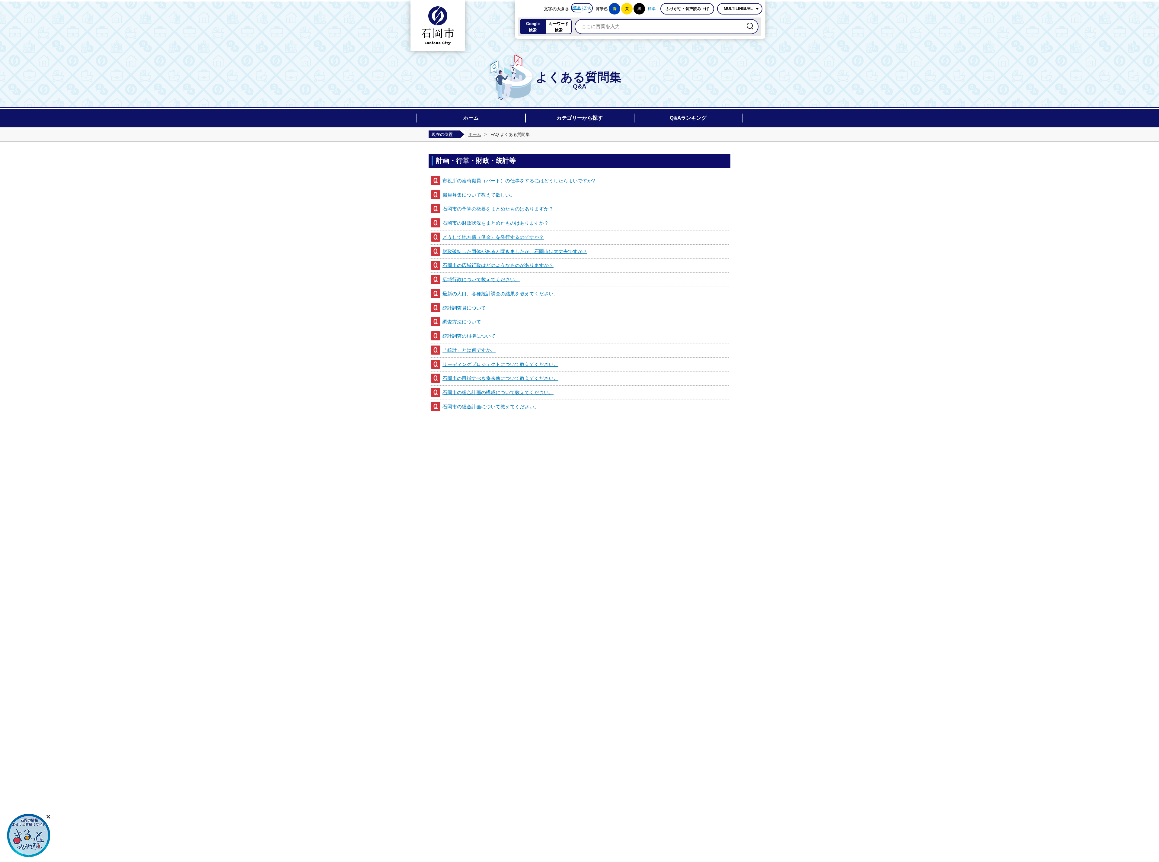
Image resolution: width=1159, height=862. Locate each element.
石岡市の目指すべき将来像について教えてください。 (500, 378)
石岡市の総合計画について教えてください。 (490, 406)
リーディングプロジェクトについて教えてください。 (500, 364)
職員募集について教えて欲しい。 (478, 195)
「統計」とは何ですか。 (469, 350)
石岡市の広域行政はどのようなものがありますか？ (498, 265)
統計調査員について (464, 307)
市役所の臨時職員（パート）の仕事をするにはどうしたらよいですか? (518, 180)
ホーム (471, 118)
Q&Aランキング (688, 118)
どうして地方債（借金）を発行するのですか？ (493, 237)
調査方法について (461, 321)
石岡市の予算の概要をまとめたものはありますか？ (498, 208)
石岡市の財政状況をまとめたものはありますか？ (495, 223)
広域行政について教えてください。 (481, 279)
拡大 (587, 8)
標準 (576, 7)
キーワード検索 (559, 26)
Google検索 (533, 26)
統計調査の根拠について (469, 336)
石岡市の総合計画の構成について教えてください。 (498, 392)
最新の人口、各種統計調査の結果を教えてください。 (500, 293)
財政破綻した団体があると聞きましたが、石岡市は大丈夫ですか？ (514, 251)
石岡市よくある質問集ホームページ (437, 25)
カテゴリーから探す (580, 118)
